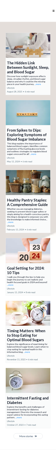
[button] (53, 11)
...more (38, 84)
